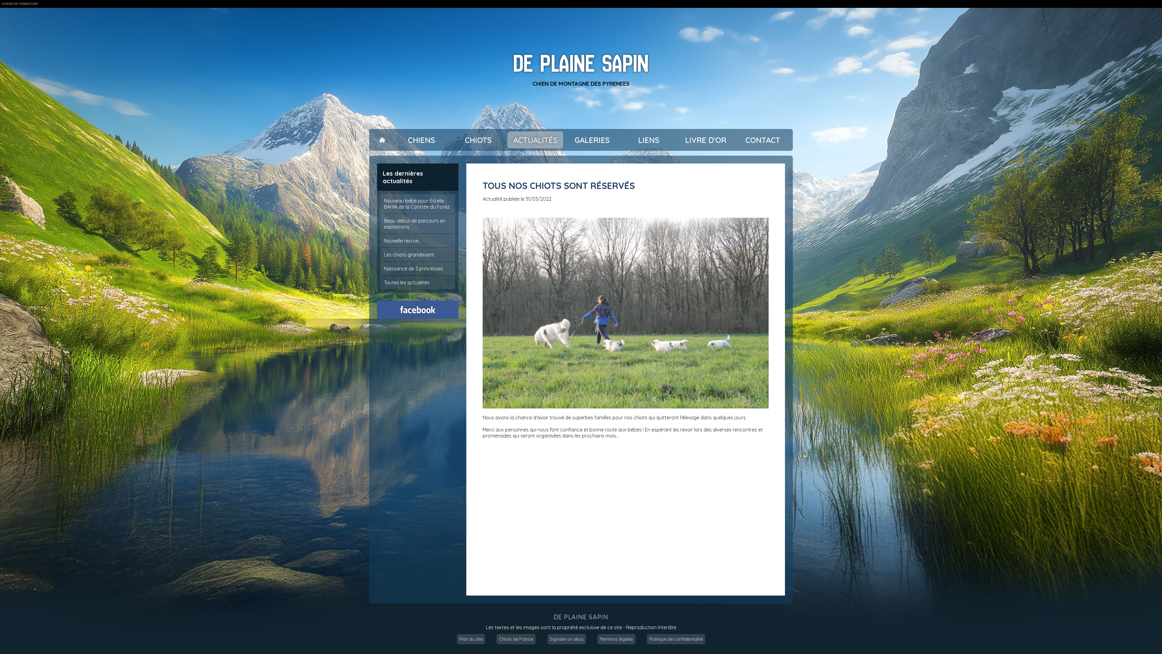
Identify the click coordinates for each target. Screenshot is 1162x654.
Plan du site (471, 639)
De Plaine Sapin (581, 63)
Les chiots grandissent (409, 255)
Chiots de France (516, 639)
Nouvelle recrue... (402, 241)
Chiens (421, 140)
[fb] (418, 310)
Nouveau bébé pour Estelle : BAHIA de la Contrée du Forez (417, 204)
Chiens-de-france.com (20, 4)
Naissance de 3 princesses (413, 269)
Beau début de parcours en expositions (414, 224)
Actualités (535, 140)
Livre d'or (705, 140)
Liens (648, 140)
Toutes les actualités (406, 282)
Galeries (592, 140)
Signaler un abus (566, 639)
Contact (762, 140)
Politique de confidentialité (676, 639)
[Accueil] (382, 140)
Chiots (478, 140)
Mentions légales (616, 639)
